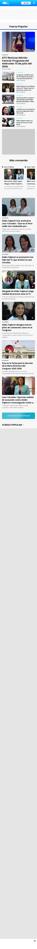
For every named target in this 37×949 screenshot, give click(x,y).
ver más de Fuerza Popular (18, 416)
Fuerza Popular (12, 424)
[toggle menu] (34, 3)
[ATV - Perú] (5, 3)
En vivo (26, 3)
